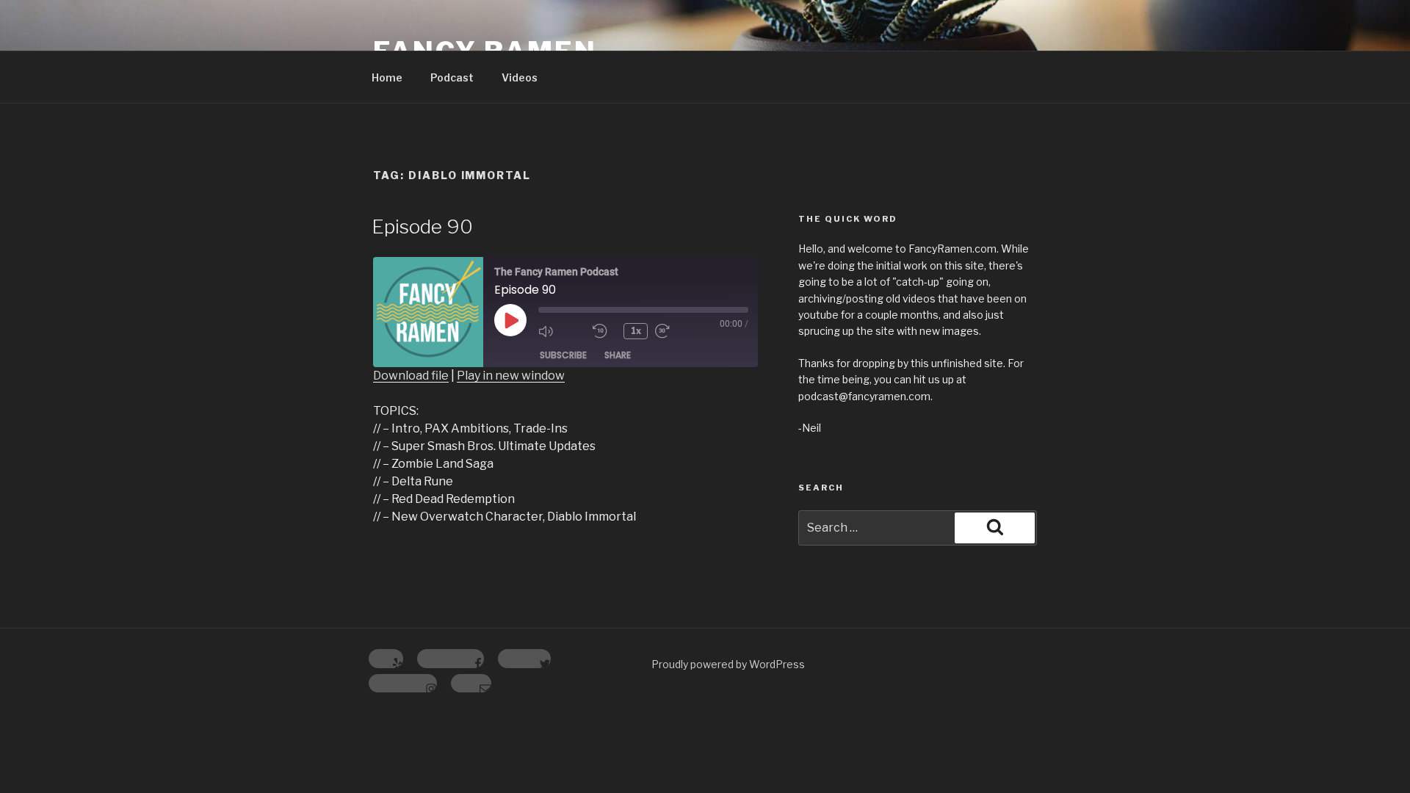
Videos (520, 77)
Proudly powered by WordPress (728, 664)
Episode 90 (422, 226)
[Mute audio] (561, 331)
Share (617, 355)
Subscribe (563, 355)
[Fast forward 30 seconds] (678, 331)
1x (636, 330)
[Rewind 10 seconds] (604, 331)
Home (387, 77)
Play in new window (511, 376)
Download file (411, 376)
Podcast (452, 77)
